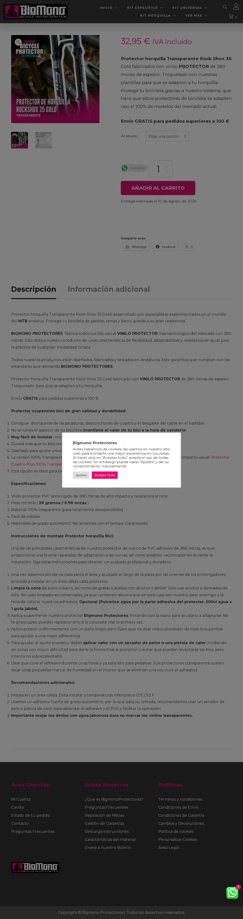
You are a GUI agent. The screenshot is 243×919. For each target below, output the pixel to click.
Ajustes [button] (81, 475)
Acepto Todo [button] (105, 475)
